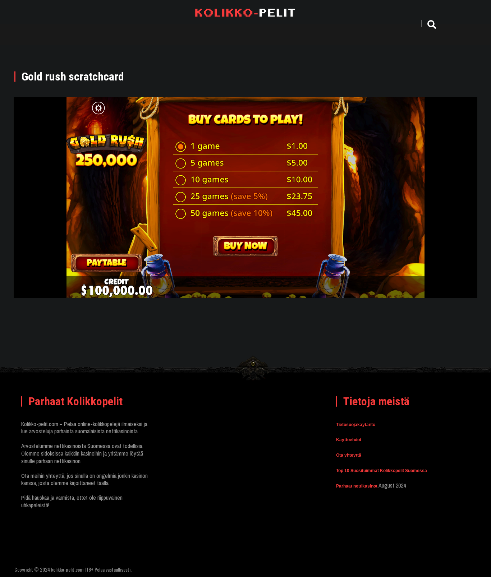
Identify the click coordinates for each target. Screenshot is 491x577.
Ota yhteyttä (348, 455)
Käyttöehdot (348, 439)
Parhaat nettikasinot (356, 486)
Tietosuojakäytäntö (355, 424)
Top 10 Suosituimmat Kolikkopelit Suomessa (381, 470)
